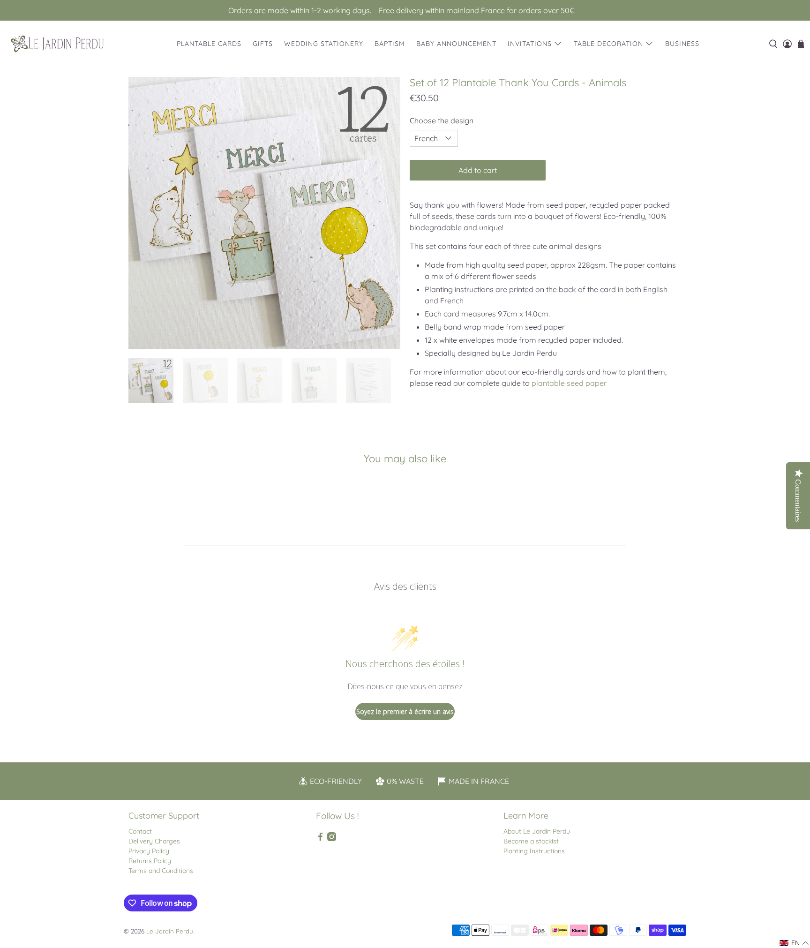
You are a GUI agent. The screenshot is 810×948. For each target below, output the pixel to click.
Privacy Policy (148, 851)
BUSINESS (682, 43)
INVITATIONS (530, 43)
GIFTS (263, 43)
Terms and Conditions (160, 870)
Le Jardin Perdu (169, 931)
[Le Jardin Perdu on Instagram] (331, 839)
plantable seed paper (569, 383)
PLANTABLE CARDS (209, 43)
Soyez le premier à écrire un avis (405, 711)
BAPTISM (390, 43)
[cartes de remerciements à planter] (264, 213)
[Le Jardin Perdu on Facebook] (320, 839)
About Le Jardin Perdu (536, 831)
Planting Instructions (534, 851)
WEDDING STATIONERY (323, 43)
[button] (794, 943)
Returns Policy (149, 861)
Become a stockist (531, 841)
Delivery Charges (154, 841)
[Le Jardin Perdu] (57, 44)
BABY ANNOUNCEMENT (456, 43)
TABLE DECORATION (608, 43)
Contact (140, 831)
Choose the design (441, 120)
